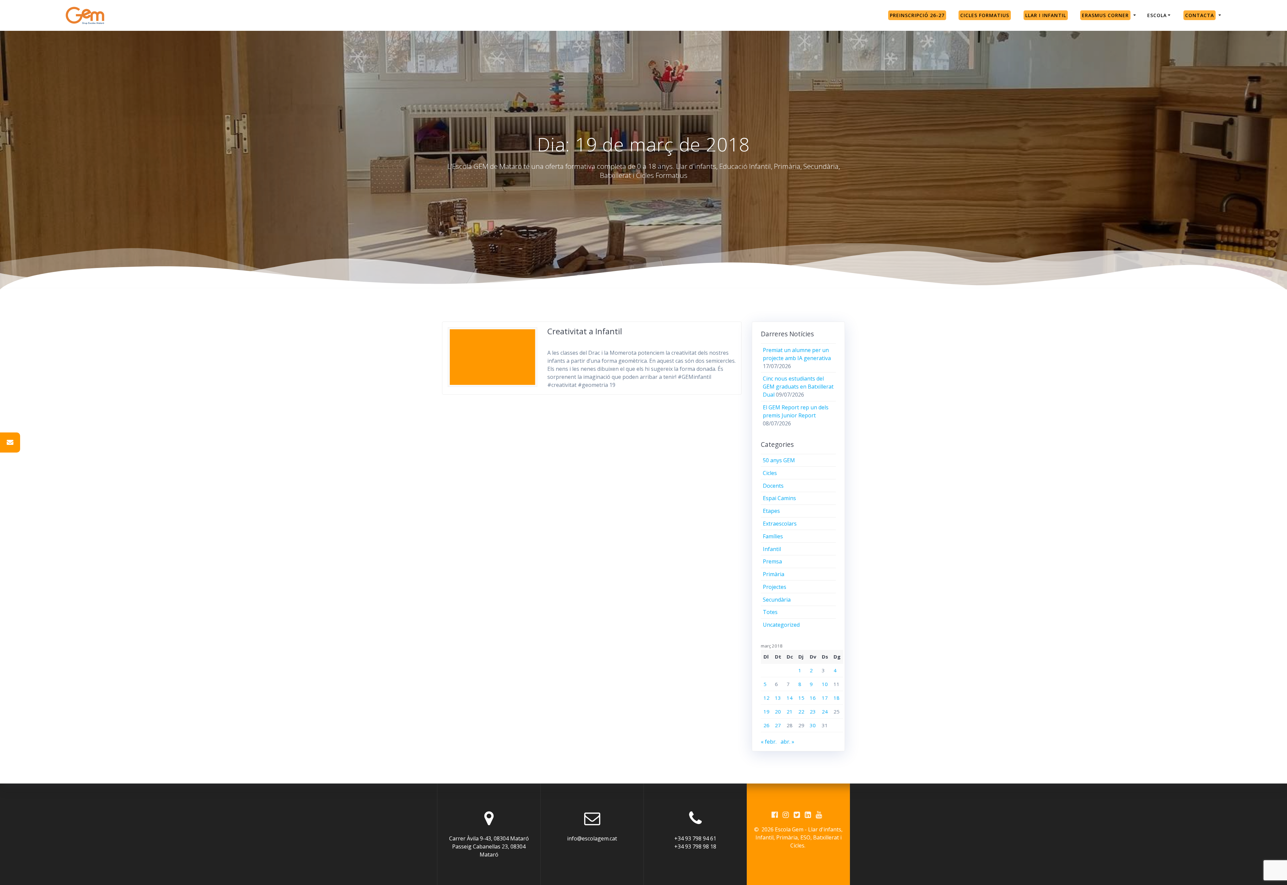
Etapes (771, 511)
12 (766, 697)
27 (778, 725)
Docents (773, 485)
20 (778, 711)
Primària (773, 574)
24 (825, 711)
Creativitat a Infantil (584, 331)
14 (790, 697)
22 (801, 711)
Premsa (772, 561)
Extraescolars (780, 523)
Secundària (777, 599)
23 (813, 711)
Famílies (773, 536)
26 (766, 725)
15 (801, 697)
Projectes (774, 587)
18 (837, 697)
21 (790, 711)
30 (813, 725)
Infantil (772, 549)
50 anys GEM (779, 460)
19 (766, 711)
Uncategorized (781, 624)
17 (825, 697)
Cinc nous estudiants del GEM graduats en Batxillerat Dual (798, 386)
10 (825, 684)
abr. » (787, 741)
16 (813, 697)
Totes (770, 612)
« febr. (769, 741)
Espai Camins (779, 498)
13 (778, 697)
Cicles (770, 473)
